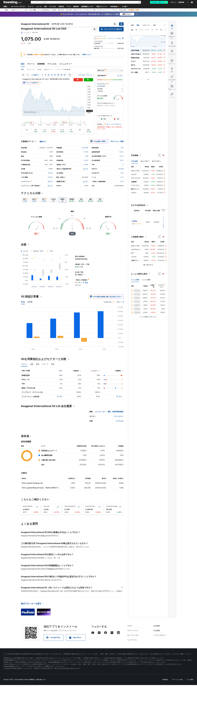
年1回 (23, 302)
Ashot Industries (70, 506)
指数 (138, 25)
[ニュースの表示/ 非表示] (70, 75)
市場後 (54, 10)
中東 (94, 10)
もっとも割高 (146, 279)
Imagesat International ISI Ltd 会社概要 (46, 406)
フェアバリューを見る (114, 38)
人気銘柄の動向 (137, 236)
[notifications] (187, 2)
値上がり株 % (145, 161)
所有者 (39, 69)
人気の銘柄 (134, 161)
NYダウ (133, 61)
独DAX (133, 65)
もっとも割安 (135, 279)
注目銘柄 (134, 155)
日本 (26, 10)
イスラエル (120, 421)
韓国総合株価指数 (136, 57)
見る (60, 396)
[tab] (25, 200)
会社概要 (156, 626)
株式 (6, 10)
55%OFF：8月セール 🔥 (159, 2)
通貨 (132, 25)
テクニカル (52, 64)
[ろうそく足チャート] (23, 75)
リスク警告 (189, 679)
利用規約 (165, 679)
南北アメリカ (78, 10)
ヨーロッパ (87, 10)
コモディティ (146, 25)
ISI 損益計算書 (30, 296)
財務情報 (41, 64)
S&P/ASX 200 (135, 68)
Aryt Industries (27, 506)
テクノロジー (119, 416)
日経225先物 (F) (136, 54)
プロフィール (30, 69)
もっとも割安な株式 (139, 274)
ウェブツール (132, 640)
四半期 (30, 302)
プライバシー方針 (177, 679)
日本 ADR (69, 10)
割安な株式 (122, 10)
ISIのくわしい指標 (117, 141)
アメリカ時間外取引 (44, 10)
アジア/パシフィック (103, 10)
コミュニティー (65, 64)
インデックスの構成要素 (62, 69)
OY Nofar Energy (111, 506)
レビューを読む (163, 222)
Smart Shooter (90, 506)
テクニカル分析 (31, 193)
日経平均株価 (135, 50)
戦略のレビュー (87, 54)
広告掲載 (156, 630)
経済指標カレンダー (87, 6)
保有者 (25, 436)
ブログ (129, 626)
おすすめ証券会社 (138, 205)
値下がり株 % (156, 161)
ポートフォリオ (132, 635)
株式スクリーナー (102, 6)
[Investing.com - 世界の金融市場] (13, 2)
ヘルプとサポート (159, 635)
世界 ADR (61, 10)
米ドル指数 (134, 72)
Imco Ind (46, 506)
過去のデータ (48, 69)
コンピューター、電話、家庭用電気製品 (109, 412)
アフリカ (114, 10)
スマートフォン (132, 630)
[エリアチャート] (27, 75)
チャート (31, 64)
